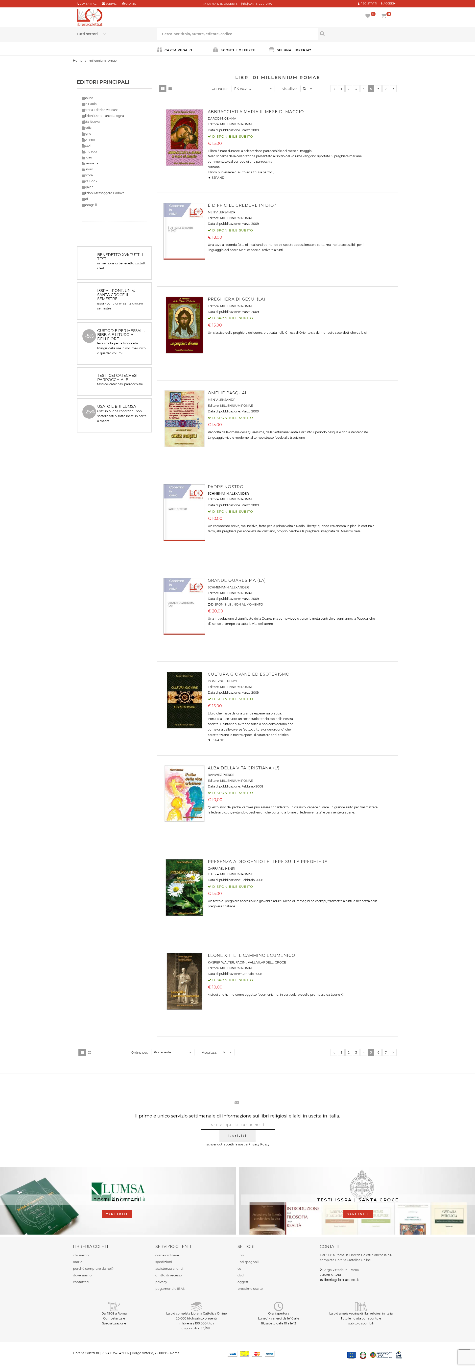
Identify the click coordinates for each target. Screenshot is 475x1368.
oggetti (243, 1282)
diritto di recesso (168, 1275)
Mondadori (90, 151)
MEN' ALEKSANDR (222, 212)
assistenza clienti (169, 1268)
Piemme (88, 139)
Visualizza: (289, 89)
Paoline (87, 98)
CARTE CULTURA (260, 3)
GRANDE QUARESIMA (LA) (237, 580)
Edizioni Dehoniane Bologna (103, 116)
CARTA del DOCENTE (222, 3)
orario (130, 3)
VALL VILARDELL (260, 962)
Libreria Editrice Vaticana (100, 110)
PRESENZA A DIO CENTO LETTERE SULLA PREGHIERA (268, 861)
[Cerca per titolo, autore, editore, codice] (358, 33)
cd (239, 1268)
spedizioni (163, 1262)
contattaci (81, 1282)
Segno (86, 133)
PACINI (241, 962)
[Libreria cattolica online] (89, 18)
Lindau (87, 157)
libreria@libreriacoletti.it (341, 1280)
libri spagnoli (248, 1262)
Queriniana (90, 163)
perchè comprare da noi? (93, 1268)
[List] (162, 88)
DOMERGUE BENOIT (223, 681)
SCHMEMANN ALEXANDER (228, 493)
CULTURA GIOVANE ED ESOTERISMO (248, 674)
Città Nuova (91, 122)
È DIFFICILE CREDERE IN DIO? (242, 205)
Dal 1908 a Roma (114, 1313)
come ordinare (167, 1255)
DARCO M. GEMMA (222, 118)
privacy (161, 1282)
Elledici (87, 127)
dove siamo (82, 1275)
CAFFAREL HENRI (221, 868)
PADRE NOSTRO (225, 486)
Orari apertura (278, 1313)
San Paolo (89, 104)
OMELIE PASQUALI (228, 393)
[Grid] (170, 88)
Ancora (87, 175)
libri (241, 1255)
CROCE (280, 962)
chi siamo (81, 1255)
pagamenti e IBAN (170, 1289)
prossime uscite (250, 1289)
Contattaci (88, 3)
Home (77, 60)
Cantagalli (89, 205)
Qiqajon (88, 187)
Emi (85, 199)
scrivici (112, 3)
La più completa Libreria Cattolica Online (196, 1313)
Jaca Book (89, 181)
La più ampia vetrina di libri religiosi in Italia (361, 1313)
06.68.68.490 (331, 1275)
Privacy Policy (258, 1144)
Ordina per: (220, 89)
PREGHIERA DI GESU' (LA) (236, 299)
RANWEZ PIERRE (221, 775)
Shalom (87, 169)
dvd (241, 1275)
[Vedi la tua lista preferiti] (368, 16)
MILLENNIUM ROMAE (236, 124)
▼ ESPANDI (216, 177)
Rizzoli (86, 145)
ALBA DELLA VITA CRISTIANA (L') (244, 768)
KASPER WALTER (221, 962)
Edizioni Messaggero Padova (103, 193)
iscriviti (237, 1136)
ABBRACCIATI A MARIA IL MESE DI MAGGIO (256, 111)
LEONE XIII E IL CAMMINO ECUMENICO (251, 955)
